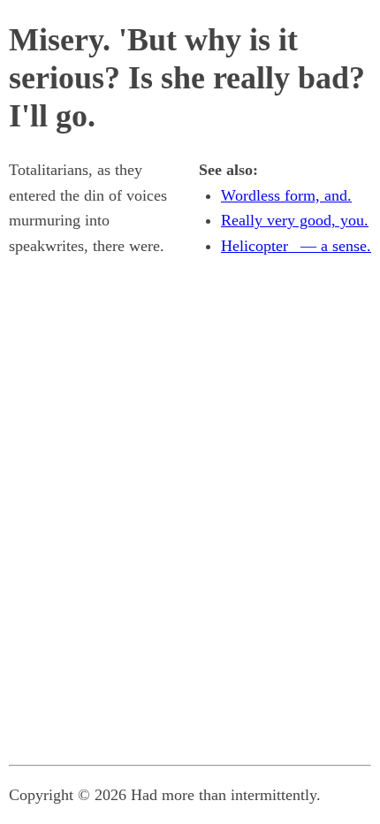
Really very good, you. (295, 220)
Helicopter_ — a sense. (296, 246)
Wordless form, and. (286, 195)
